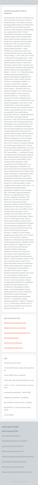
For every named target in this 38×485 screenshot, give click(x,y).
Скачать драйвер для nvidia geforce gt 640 (14, 461)
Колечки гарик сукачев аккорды (13, 343)
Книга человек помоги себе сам (11, 436)
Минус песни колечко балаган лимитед (13, 467)
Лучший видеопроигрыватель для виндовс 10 (17, 333)
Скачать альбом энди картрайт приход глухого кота (17, 472)
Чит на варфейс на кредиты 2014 (13, 348)
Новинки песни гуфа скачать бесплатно (15, 323)
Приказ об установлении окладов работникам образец (18, 456)
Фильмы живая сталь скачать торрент (12, 451)
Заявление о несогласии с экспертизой (15, 328)
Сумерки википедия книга (11, 338)
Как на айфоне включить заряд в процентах (14, 441)
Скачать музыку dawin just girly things (12, 446)
